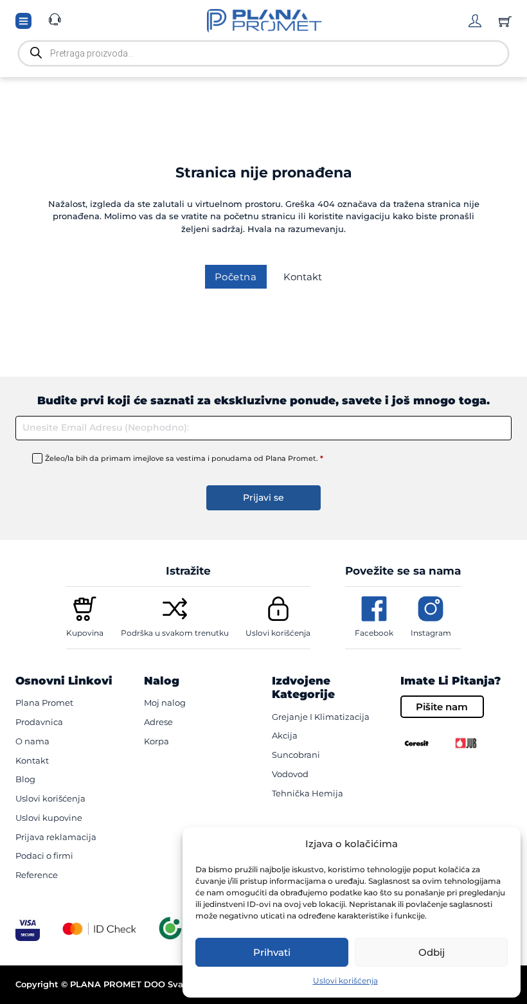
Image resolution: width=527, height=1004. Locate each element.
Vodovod (290, 774)
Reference (36, 875)
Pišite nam (442, 707)
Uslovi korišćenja (345, 980)
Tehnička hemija (307, 793)
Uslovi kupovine (48, 817)
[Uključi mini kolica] (505, 21)
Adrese (158, 722)
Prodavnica (39, 722)
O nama (32, 741)
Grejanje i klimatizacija (321, 717)
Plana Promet (44, 702)
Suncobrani (296, 754)
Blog (25, 779)
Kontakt (302, 277)
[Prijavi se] (475, 20)
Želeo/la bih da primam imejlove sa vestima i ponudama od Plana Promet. (184, 458)
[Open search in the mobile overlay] (263, 53)
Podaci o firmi (44, 855)
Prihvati (271, 952)
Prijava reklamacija (55, 837)
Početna (236, 277)
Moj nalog (165, 702)
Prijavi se (263, 497)
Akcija (285, 735)
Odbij (431, 952)
